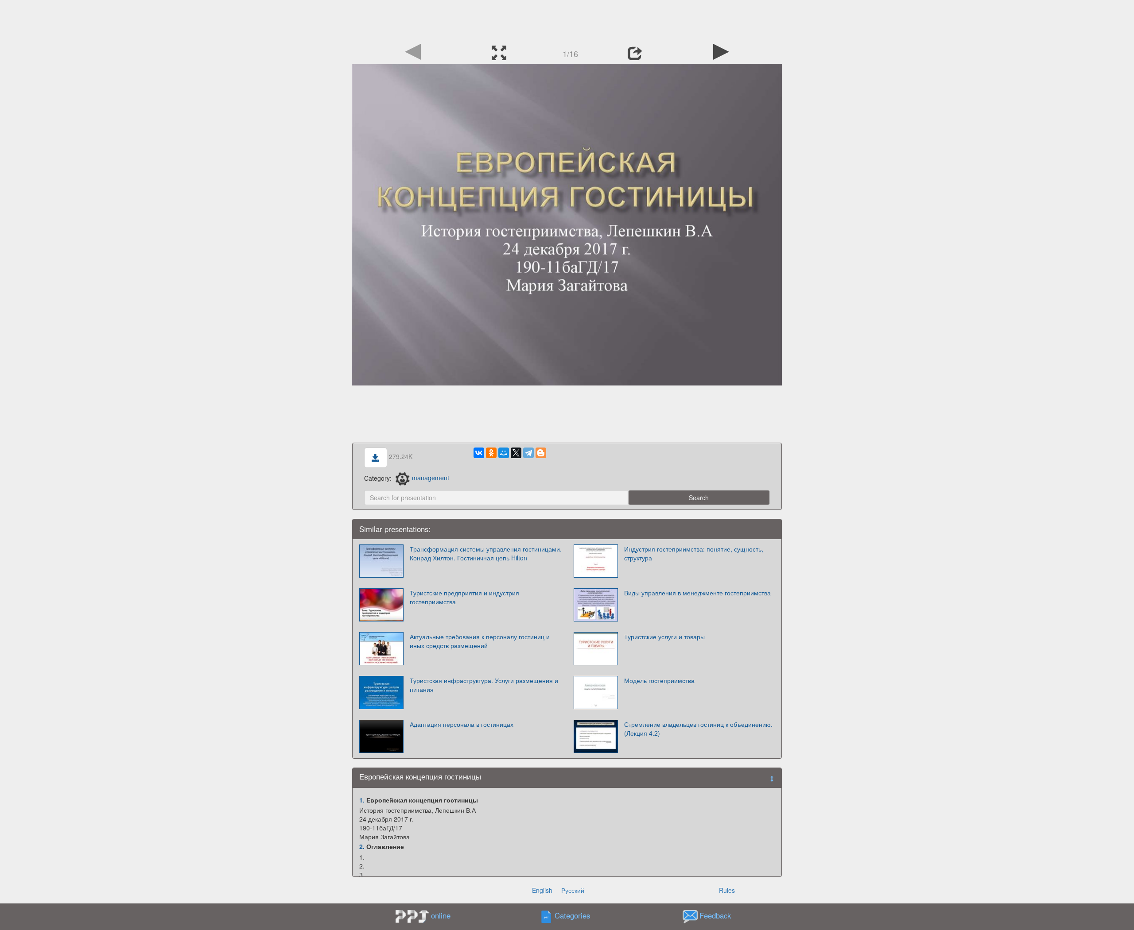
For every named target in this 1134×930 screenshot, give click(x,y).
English (542, 890)
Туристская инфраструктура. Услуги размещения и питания (484, 685)
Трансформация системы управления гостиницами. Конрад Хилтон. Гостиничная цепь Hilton (486, 553)
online (440, 915)
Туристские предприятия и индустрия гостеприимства (464, 597)
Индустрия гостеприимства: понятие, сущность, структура (693, 553)
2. (362, 846)
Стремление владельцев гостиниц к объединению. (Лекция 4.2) (698, 728)
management (430, 477)
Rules (727, 890)
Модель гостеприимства (659, 680)
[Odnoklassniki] (491, 453)
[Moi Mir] (503, 453)
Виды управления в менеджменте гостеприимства (697, 592)
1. (362, 799)
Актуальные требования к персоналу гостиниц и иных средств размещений (480, 641)
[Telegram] (528, 453)
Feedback (715, 915)
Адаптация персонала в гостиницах (461, 724)
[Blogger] (541, 453)
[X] (516, 453)
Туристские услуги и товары (664, 636)
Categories (572, 915)
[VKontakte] (479, 453)
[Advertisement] (567, 20)
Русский (572, 890)
